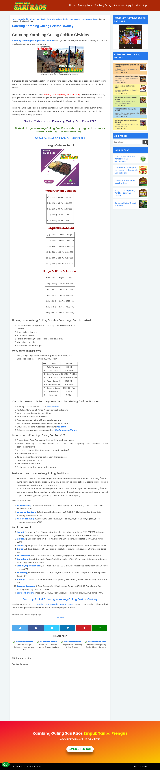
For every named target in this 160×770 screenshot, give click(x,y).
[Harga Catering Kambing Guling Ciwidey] (72, 642)
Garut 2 (20, 539)
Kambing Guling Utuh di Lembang (125, 204)
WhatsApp (141, 5)
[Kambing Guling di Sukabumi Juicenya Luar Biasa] (24, 642)
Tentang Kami (85, 5)
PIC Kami (61, 426)
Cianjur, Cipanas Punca (28, 565)
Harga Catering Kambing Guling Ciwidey (72, 646)
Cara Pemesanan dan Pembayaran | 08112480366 (125, 159)
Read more (124, 72)
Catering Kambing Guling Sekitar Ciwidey (54, 19)
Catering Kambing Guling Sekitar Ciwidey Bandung (96, 646)
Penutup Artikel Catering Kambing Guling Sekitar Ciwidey (60, 599)
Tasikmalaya (23, 555)
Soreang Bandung (26, 586)
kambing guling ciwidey (90, 19)
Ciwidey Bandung (26, 593)
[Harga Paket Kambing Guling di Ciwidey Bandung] (48, 642)
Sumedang (22, 559)
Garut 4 (20, 549)
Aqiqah (129, 5)
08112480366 (53, 406)
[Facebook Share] (36, 628)
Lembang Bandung (26, 512)
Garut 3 (20, 545)
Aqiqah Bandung (25, 518)
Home (72, 5)
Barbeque (118, 5)
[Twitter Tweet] (20, 628)
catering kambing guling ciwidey (28, 19)
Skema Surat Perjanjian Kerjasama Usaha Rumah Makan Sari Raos (126, 170)
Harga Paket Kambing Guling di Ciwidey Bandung (48, 646)
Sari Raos (60, 617)
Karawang (22, 572)
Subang (21, 579)
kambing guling (75, 19)
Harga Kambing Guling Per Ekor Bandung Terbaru (125, 193)
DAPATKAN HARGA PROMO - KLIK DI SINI (60, 138)
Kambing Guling (103, 5)
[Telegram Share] (52, 628)
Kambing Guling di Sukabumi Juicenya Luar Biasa (24, 647)
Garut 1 (20, 532)
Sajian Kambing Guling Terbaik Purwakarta (127, 76)
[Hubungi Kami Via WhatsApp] (5, 764)
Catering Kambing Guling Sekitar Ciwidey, (55, 604)
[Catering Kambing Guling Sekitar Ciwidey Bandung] (96, 642)
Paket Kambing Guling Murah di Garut (125, 181)
